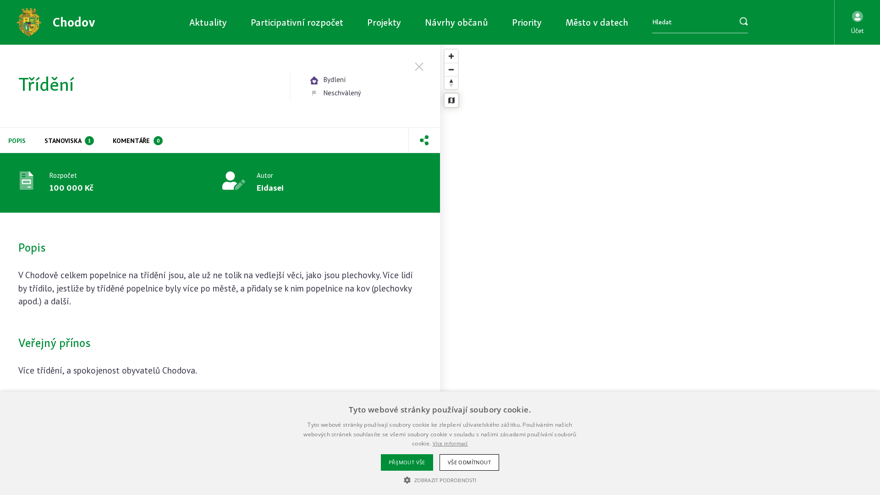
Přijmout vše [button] (407, 462)
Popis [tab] (17, 141)
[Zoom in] (451, 56)
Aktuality (208, 22)
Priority (527, 22)
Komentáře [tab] (136, 141)
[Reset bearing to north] (451, 82)
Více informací (450, 443)
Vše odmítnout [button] (469, 462)
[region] (660, 270)
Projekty (384, 22)
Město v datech (597, 22)
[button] (857, 22)
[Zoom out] (451, 69)
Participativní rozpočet (297, 22)
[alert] (440, 443)
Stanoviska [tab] (67, 141)
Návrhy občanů (456, 22)
